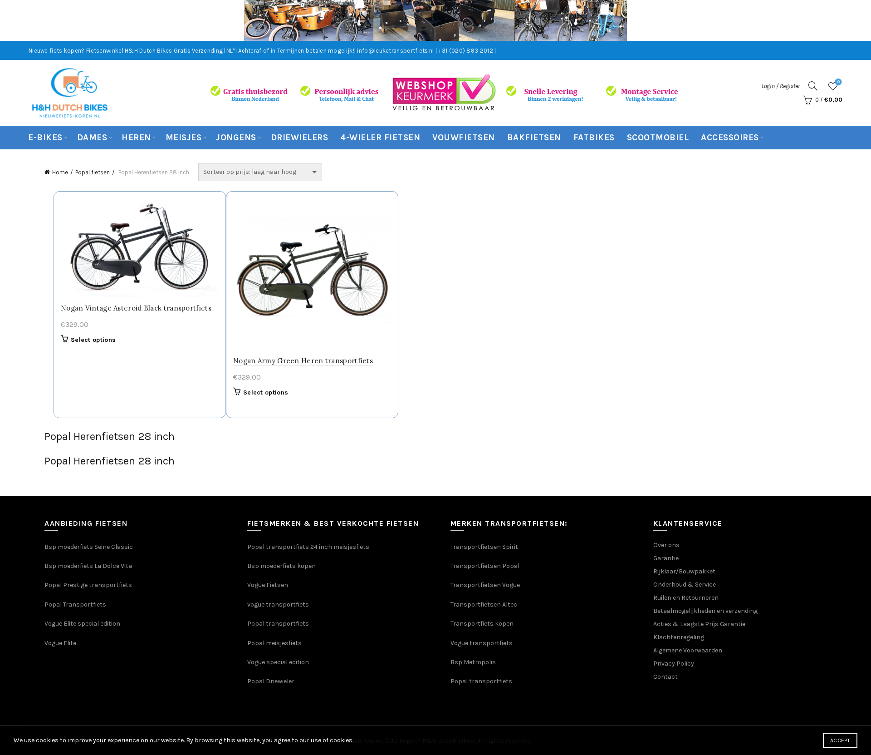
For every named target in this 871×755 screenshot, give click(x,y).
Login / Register (781, 86)
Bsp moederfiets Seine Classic (89, 547)
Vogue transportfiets (481, 643)
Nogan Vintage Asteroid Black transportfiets (136, 308)
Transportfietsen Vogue (485, 585)
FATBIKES (594, 138)
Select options (93, 340)
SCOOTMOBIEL (658, 138)
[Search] (813, 86)
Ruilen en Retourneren (686, 598)
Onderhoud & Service (684, 584)
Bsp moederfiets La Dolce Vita (88, 566)
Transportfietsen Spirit (484, 547)
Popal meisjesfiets (274, 643)
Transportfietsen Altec (483, 604)
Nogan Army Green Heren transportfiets (303, 360)
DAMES (92, 138)
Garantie (666, 558)
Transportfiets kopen (482, 623)
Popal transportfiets (278, 623)
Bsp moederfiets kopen (281, 566)
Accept (840, 740)
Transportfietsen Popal (484, 566)
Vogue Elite (61, 643)
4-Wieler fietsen (380, 138)
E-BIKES (45, 138)
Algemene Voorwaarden (687, 650)
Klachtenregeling (678, 637)
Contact (665, 677)
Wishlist (838, 81)
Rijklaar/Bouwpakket (684, 571)
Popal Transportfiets (75, 604)
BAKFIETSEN (534, 138)
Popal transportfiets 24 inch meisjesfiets (308, 547)
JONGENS (236, 138)
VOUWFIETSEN (463, 138)
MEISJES (184, 138)
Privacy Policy (673, 663)
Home (60, 172)
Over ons (666, 545)
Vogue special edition (278, 662)
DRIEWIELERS (299, 138)
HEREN (136, 138)
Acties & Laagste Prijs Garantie (699, 624)
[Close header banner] (857, 20)
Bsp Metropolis (473, 662)
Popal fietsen (92, 172)
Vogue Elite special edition (82, 623)
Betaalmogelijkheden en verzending (705, 611)
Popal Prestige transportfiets (88, 585)
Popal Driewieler (270, 681)
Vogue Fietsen (267, 585)
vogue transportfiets (278, 604)
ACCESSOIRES (730, 138)
